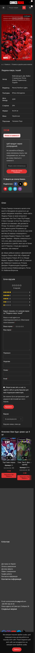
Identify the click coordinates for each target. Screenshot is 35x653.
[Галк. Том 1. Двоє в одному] (24, 449)
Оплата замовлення (8, 566)
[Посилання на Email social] (25, 184)
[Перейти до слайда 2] (15, 58)
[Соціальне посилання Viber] (20, 189)
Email (5, 379)
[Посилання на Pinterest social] (5, 189)
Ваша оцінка (8, 326)
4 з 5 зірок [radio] (21, 326)
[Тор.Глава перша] (8, 449)
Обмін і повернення (8, 571)
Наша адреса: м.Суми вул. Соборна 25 (15, 606)
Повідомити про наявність (9, 475)
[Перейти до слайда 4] (19, 58)
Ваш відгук (7, 330)
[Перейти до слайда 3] (17, 58)
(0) (13, 468)
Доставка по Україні (8, 564)
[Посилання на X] (20, 184)
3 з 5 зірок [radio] (19, 326)
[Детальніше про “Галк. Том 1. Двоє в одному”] (23, 457)
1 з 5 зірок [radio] (16, 326)
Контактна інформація (9, 576)
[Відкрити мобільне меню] (3, 8)
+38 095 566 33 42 (7, 604)
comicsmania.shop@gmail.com (16, 601)
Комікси (7, 64)
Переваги (6, 353)
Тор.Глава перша (9, 462)
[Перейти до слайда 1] (13, 58)
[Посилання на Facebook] (16, 184)
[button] (3, 37)
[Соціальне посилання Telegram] (15, 189)
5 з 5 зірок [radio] (23, 326)
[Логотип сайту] (17, 2)
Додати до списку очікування (16, 171)
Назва (6, 370)
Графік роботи (6, 574)
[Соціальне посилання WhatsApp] (10, 189)
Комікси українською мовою (22, 64)
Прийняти (17, 649)
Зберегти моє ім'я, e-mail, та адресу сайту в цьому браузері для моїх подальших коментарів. (15, 390)
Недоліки (6, 361)
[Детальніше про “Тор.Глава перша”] (7, 457)
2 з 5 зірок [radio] (18, 326)
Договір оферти (7, 569)
